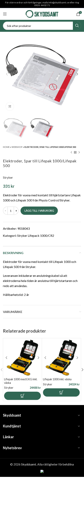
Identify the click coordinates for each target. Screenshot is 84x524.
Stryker (8, 177)
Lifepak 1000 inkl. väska (57, 379)
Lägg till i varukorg (39, 210)
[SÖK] (77, 26)
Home (6, 147)
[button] (22, 396)
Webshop (17, 147)
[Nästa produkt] (79, 153)
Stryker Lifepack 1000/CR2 (35, 235)
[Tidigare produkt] (71, 153)
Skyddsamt (28, 464)
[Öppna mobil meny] (5, 14)
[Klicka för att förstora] (10, 106)
